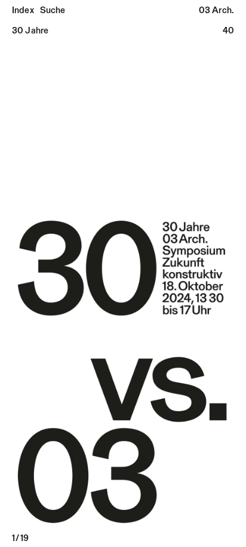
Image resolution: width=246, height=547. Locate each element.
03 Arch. (216, 11)
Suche (53, 11)
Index (23, 11)
